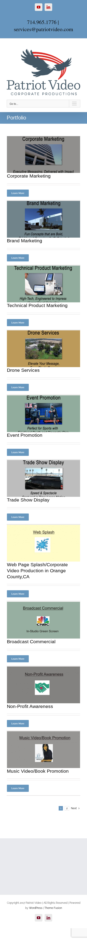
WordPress (35, 908)
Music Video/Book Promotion (38, 771)
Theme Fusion (53, 908)
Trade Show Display (28, 499)
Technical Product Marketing (37, 305)
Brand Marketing (24, 240)
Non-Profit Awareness (30, 706)
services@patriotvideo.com (43, 29)
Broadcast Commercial (31, 641)
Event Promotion (24, 435)
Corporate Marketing (29, 175)
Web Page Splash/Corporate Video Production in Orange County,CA (37, 570)
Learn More (17, 193)
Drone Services (23, 370)
